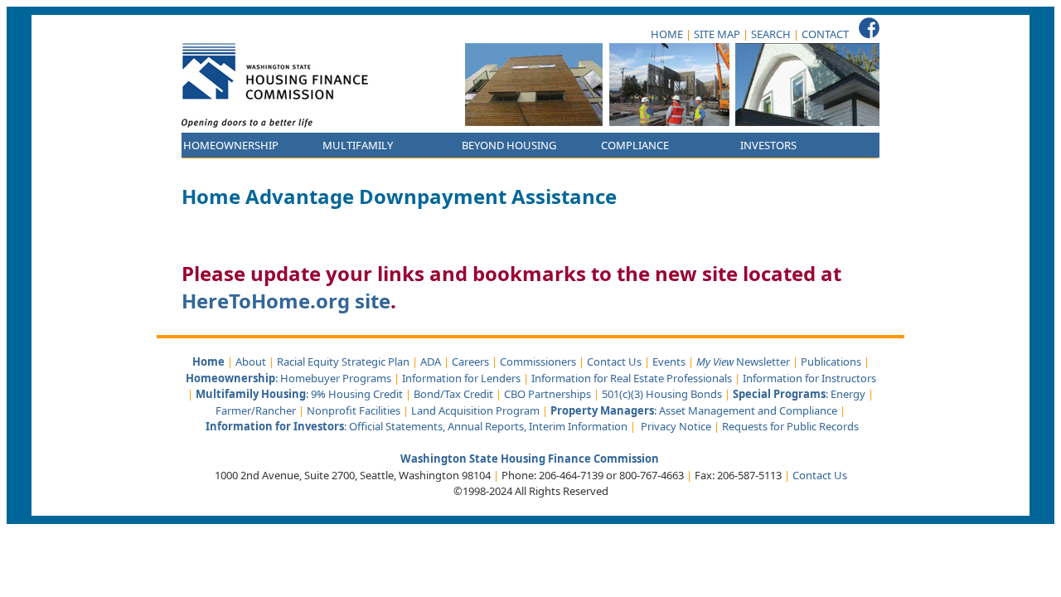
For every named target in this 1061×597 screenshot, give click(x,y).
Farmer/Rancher (256, 410)
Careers (470, 361)
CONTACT (825, 34)
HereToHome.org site (286, 300)
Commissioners (538, 361)
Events (669, 361)
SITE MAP (717, 34)
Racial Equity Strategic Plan (343, 361)
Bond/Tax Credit (453, 393)
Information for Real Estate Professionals (631, 378)
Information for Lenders (461, 378)
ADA (430, 361)
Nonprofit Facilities (353, 410)
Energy (848, 393)
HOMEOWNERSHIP (231, 145)
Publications (831, 361)
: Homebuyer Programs (288, 378)
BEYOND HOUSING (509, 145)
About (250, 361)
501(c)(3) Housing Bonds (662, 393)
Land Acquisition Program (475, 410)
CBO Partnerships (547, 393)
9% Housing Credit (357, 393)
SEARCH (771, 34)
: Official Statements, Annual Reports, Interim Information (416, 426)
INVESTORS (768, 145)
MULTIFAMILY (357, 145)
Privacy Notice (676, 426)
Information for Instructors (809, 378)
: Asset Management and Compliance (695, 410)
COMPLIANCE (635, 145)
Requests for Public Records (790, 426)
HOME (667, 34)
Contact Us (614, 361)
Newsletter (743, 361)
